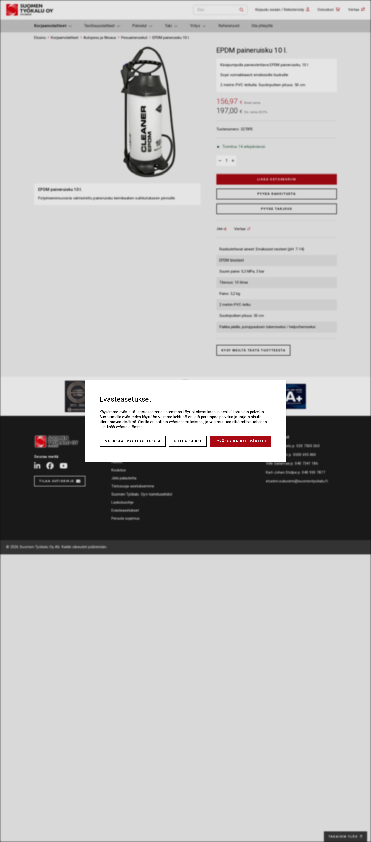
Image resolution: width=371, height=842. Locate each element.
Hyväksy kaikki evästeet (240, 441)
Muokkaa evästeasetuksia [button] (133, 441)
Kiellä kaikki (187, 441)
